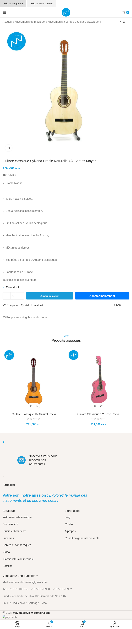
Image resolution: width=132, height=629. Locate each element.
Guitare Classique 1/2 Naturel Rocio (34, 414)
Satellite (8, 566)
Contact (69, 524)
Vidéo (6, 552)
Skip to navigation (13, 3)
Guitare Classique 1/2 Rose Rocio (98, 414)
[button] (31, 406)
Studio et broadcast (14, 531)
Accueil (7, 21)
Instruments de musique (30, 21)
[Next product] (127, 21)
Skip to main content (41, 3)
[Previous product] (121, 21)
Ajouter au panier (49, 296)
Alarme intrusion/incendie (18, 559)
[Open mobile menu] (4, 12)
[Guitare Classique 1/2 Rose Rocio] (98, 379)
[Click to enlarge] (8, 148)
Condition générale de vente (82, 538)
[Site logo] (66, 12)
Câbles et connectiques (17, 545)
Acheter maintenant (102, 296)
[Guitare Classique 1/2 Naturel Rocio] (34, 379)
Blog (67, 517)
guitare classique (88, 21)
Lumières (8, 538)
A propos (70, 531)
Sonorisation (10, 524)
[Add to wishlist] (37, 406)
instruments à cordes (62, 21)
